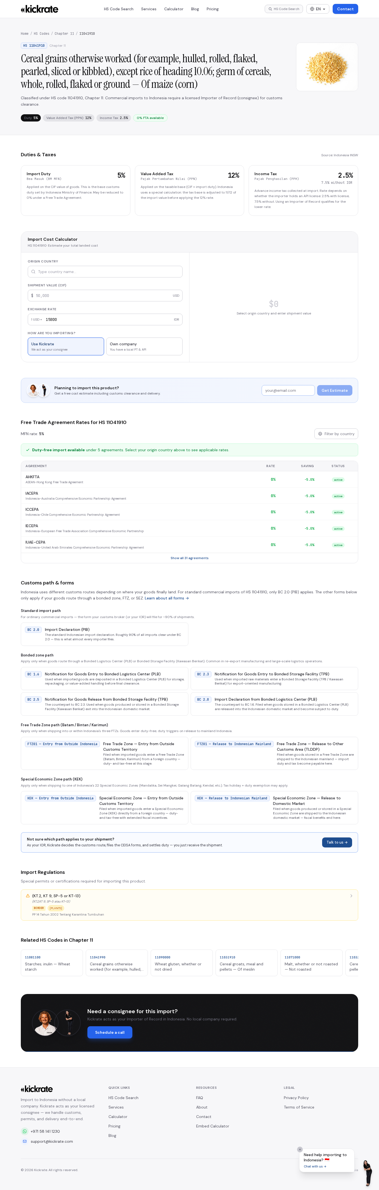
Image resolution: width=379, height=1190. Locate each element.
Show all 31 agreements (190, 558)
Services (148, 8)
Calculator (173, 8)
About (202, 1107)
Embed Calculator (212, 1126)
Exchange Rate (42, 309)
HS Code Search (118, 8)
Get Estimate (335, 390)
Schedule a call (110, 1032)
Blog (195, 8)
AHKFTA (32, 476)
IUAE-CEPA (35, 542)
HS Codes (41, 33)
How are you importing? (51, 333)
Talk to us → (337, 842)
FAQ (199, 1097)
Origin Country (43, 261)
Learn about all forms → (167, 598)
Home (25, 33)
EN (318, 8)
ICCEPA (32, 509)
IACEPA (32, 493)
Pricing (213, 8)
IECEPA (32, 525)
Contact (345, 8)
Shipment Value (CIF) (47, 285)
